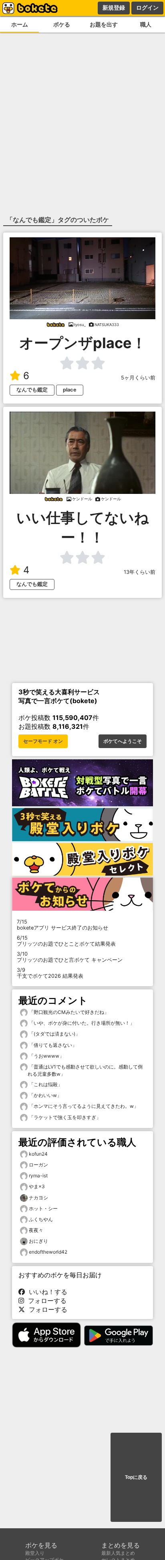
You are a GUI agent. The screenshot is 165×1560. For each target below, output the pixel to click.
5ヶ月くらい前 (138, 378)
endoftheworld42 (48, 1252)
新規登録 (114, 7)
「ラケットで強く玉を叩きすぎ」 (64, 1117)
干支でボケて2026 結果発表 (50, 973)
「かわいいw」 (45, 1095)
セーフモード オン (43, 741)
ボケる (61, 24)
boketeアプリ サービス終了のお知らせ (62, 925)
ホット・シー (43, 1208)
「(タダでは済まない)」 (54, 1034)
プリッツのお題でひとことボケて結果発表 (66, 941)
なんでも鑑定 (32, 390)
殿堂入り (34, 1553)
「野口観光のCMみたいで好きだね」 (68, 1012)
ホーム (19, 24)
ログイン (147, 7)
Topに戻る (136, 1477)
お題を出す (104, 24)
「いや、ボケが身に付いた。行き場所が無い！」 (81, 1023)
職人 (145, 24)
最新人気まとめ (118, 1553)
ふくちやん (41, 1219)
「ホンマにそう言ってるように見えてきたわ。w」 (83, 1106)
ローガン (38, 1165)
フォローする (45, 1301)
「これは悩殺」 (45, 1084)
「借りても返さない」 (52, 1045)
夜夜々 (36, 1230)
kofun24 (38, 1154)
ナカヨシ (38, 1198)
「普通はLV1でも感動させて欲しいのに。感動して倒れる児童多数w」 (85, 1070)
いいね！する (46, 1292)
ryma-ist (38, 1176)
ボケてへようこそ (122, 741)
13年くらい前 (139, 572)
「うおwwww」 (46, 1056)
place (69, 390)
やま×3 (37, 1186)
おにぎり (38, 1241)
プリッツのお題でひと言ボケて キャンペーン (70, 957)
